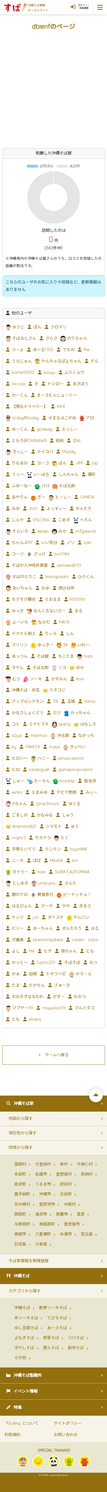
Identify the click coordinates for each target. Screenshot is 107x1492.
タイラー (19, 871)
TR (55, 701)
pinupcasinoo (70, 758)
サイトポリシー (68, 1423)
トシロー (54, 383)
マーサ (46, 905)
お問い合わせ (66, 1434)
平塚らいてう (23, 849)
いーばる (40, 474)
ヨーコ (42, 463)
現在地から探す (23, 1132)
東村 (64, 1164)
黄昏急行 (44, 894)
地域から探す (21, 1147)
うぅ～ (17, 474)
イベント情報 (26, 1391)
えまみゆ (38, 792)
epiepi (42, 531)
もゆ (44, 588)
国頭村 (20, 1164)
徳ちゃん (68, 951)
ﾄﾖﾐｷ (60, 406)
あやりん (19, 497)
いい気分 (48, 542)
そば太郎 (66, 485)
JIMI (78, 463)
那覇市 (62, 1214)
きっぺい (76, 746)
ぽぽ (36, 860)
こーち (17, 860)
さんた (69, 883)
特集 (18, 1407)
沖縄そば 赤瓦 (25, 690)
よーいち (19, 622)
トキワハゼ (55, 973)
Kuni (79, 679)
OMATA (86, 497)
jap (94, 463)
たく (63, 837)
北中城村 (22, 1204)
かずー (58, 996)
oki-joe (18, 383)
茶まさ (84, 905)
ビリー (17, 928)
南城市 (20, 1234)
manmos (38, 735)
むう (15, 679)
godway (44, 429)
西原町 (20, 1214)
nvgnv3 (18, 837)
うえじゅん (21, 361)
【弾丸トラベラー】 (29, 406)
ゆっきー (44, 644)
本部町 (20, 1174)
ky (13, 746)
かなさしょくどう (27, 712)
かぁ (15, 973)
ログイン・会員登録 (84, 6)
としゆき (19, 883)
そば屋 (42, 656)
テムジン (80, 917)
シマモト (53, 826)
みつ (92, 962)
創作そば (76, 1347)
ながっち (85, 735)
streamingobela (47, 939)
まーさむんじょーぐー (56, 395)
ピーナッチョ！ (76, 894)
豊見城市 (72, 1224)
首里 (81, 1214)
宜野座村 (64, 1174)
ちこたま (65, 656)
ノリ (69, 542)
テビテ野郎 (65, 792)
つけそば (76, 1337)
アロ (89, 417)
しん (69, 633)
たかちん (36, 985)
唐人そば (51, 1347)
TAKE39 (32, 746)
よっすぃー (55, 508)
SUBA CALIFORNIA (71, 871)
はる (94, 928)
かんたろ (82, 508)
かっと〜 (19, 962)
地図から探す (21, 1118)
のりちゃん (76, 338)
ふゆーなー (21, 485)
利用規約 (12, 1434)
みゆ (15, 508)
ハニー (42, 758)
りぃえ (50, 633)
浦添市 (41, 1214)
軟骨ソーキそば (53, 1307)
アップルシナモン (27, 701)
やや (65, 905)
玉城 (70, 701)
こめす (63, 519)
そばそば (71, 962)
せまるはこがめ (61, 417)
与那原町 (22, 1224)
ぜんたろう (71, 928)
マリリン (19, 644)
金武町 (20, 1184)
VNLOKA (40, 519)
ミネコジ (56, 690)
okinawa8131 (68, 565)
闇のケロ (19, 894)
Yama (89, 701)
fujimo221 (45, 962)
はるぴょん (21, 905)
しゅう (67, 815)
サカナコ (42, 837)
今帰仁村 (85, 1164)
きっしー (19, 451)
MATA (63, 622)
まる (77, 610)
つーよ (17, 349)
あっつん (19, 656)
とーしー (62, 497)
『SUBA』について (21, 1423)
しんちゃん (67, 474)
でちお (67, 349)
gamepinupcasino (75, 769)
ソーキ (35, 679)
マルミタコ (83, 1007)
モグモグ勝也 (23, 599)
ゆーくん (19, 429)
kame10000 (23, 372)
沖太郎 (62, 735)
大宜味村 (43, 1164)
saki (86, 542)
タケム (17, 667)
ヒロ (15, 769)
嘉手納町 (22, 1194)
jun (35, 917)
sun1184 (61, 554)
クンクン (52, 849)
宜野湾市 (47, 1204)
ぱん (61, 463)
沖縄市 (45, 1194)
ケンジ (17, 917)
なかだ (43, 622)
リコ (61, 667)
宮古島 (87, 1234)
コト (15, 724)
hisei (41, 871)
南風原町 (47, 1224)
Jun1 (32, 508)
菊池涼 (89, 780)
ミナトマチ (38, 724)
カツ (56, 712)
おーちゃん (42, 928)
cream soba (84, 939)
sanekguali (38, 769)
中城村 (70, 1204)
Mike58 (56, 860)
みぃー (91, 792)
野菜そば (51, 1337)
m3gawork (85, 531)
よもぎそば (24, 1337)
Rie (85, 349)
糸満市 (66, 1234)
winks (16, 792)
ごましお (19, 815)
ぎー (40, 497)
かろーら (83, 973)
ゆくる (73, 803)
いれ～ (82, 644)
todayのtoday (25, 417)
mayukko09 (53, 1007)
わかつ (79, 996)
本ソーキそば (26, 1317)
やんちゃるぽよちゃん (60, 361)
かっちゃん (79, 712)
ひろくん (85, 576)
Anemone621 (24, 826)
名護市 (41, 1174)
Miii (31, 951)
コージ (17, 554)
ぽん (36, 327)
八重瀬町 (43, 1234)
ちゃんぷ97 (21, 542)
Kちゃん (19, 803)
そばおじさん (23, 338)
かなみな (44, 815)
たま (15, 985)
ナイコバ (44, 451)
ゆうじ (17, 327)
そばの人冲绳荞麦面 (29, 565)
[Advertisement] (53, 92)
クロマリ (57, 327)
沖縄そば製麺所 (28, 1375)
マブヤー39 (22, 1007)
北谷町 (66, 1194)
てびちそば (57, 1317)
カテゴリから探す (25, 1290)
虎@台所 (65, 588)
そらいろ (19, 531)
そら (93, 361)
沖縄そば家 (24, 1103)
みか (61, 531)
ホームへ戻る (57, 1054)
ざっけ (38, 554)
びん (76, 440)
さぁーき (61, 985)
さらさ (50, 338)
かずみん (58, 679)
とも (89, 951)
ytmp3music (47, 803)
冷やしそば (24, 1347)
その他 (20, 1357)
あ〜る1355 (42, 349)
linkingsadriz (56, 576)
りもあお (19, 463)
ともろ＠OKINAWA (29, 440)
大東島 (41, 1244)
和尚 (59, 440)
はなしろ (87, 724)
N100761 (77, 599)
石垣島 (20, 1244)
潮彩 (91, 474)
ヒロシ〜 (19, 758)
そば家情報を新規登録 (29, 1260)
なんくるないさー (48, 610)
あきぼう (79, 383)
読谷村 (66, 1184)
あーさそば (57, 1327)
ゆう (74, 826)
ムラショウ (73, 372)
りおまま (52, 599)
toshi (87, 656)
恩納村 (87, 1174)
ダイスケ (55, 917)
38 (65, 644)
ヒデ (47, 951)
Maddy (68, 451)
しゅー (17, 780)
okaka (34, 1019)
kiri (74, 860)
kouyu (49, 372)
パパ (44, 485)
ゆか (79, 667)
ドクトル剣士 (23, 633)
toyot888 (78, 849)
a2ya (16, 735)
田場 (32, 973)
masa (54, 746)
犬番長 (17, 939)
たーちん (41, 780)
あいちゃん (21, 588)
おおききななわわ (27, 996)
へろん (85, 519)
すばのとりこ (23, 576)
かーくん (19, 395)
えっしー (69, 429)
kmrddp (66, 780)
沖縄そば (22, 1275)
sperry (63, 724)
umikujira (46, 883)
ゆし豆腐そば (26, 1327)
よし (15, 951)
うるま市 (43, 1184)
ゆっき (17, 610)
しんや (17, 519)
